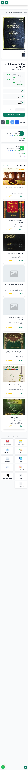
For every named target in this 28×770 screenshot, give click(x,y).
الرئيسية (25, 12)
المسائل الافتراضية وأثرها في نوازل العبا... (14, 352)
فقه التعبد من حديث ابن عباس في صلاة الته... (14, 221)
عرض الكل (6, 165)
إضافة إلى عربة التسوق (13, 114)
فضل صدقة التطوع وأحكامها (16, 417)
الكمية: (23, 107)
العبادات (20, 12)
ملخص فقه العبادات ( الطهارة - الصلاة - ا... (15, 385)
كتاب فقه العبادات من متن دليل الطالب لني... (15, 318)
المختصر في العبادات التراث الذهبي (15, 253)
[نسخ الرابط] (3, 122)
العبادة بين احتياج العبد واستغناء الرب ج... (14, 188)
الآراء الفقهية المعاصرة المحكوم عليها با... (14, 285)
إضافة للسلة (13, 177)
